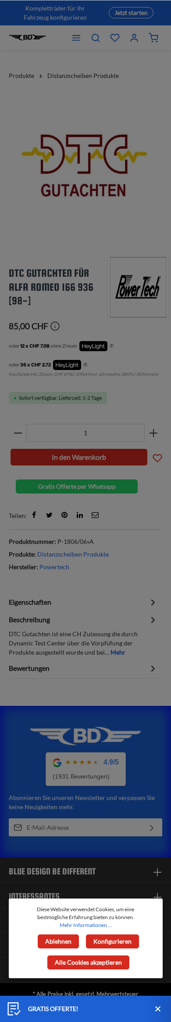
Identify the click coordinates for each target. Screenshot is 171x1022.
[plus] (153, 433)
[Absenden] (152, 827)
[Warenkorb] (153, 37)
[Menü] (76, 37)
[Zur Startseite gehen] (27, 37)
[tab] (83, 601)
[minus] (18, 433)
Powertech (54, 567)
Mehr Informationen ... (86, 925)
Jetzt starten (131, 12)
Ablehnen (58, 941)
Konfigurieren (112, 941)
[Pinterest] (64, 515)
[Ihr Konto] (134, 37)
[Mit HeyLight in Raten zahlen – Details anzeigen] (112, 346)
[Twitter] (49, 515)
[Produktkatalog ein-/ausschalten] (157, 457)
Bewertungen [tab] (29, 668)
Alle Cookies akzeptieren (88, 962)
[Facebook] (34, 515)
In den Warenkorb (79, 457)
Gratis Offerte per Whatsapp (77, 486)
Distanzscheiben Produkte (73, 554)
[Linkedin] (80, 515)
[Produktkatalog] (115, 37)
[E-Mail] (95, 515)
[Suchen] (95, 37)
